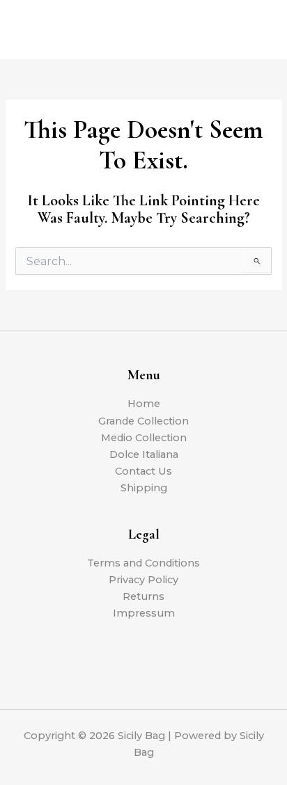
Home (143, 403)
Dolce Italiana (143, 454)
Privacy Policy (143, 579)
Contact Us (143, 471)
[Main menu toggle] (259, 29)
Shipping (144, 488)
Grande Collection (143, 421)
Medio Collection (144, 437)
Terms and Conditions (143, 563)
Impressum (144, 613)
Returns (143, 596)
